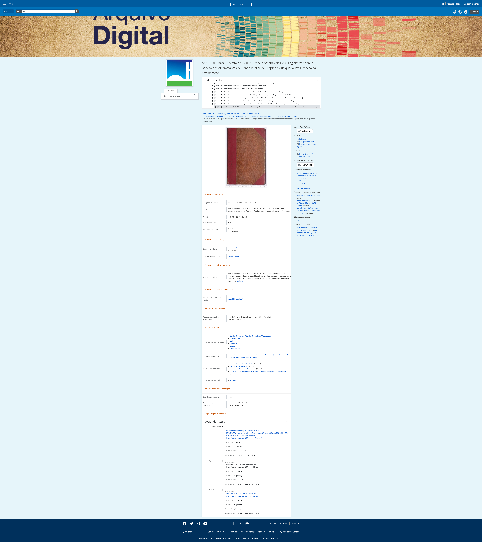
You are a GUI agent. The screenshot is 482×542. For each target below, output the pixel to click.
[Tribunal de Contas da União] (246, 523)
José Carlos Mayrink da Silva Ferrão (243, 369)
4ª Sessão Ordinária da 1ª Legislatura (257, 336)
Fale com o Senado (471, 4)
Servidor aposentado (253, 532)
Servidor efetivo (214, 532)
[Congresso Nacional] (240, 523)
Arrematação (235, 338)
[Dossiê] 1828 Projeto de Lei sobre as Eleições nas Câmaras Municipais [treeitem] (240, 86)
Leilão (232, 341)
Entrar (473, 12)
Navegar (7, 11)
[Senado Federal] (241, 4)
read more (240, 281)
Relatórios (303, 139)
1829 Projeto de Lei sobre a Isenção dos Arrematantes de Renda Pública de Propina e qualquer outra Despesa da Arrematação (251, 116)
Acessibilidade (453, 4)
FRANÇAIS (294, 524)
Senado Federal (233, 256)
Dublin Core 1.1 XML (306, 154)
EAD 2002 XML (304, 156)
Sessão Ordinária (236, 336)
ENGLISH (274, 524)
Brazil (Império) (235, 355)
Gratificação (234, 343)
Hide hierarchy (213, 80)
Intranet (188, 532)
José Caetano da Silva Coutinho (241, 364)
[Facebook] (185, 523)
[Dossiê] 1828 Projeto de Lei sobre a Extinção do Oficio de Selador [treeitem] (238, 89)
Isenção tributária (236, 348)
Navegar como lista (306, 141)
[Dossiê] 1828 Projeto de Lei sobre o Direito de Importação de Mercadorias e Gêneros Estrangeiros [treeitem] (250, 92)
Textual (233, 380)
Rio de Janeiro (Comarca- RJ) (278, 355)
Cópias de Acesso (215, 421)
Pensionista (269, 532)
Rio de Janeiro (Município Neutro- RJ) (243, 357)
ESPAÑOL (284, 524)
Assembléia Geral (208, 114)
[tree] (261, 95)
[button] (443, 3)
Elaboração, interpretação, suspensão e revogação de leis (238, 114)
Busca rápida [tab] (170, 90)
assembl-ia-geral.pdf (235, 299)
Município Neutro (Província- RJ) (255, 355)
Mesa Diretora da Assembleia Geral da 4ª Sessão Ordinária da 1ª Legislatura (258, 371)
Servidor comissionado (233, 532)
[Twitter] (191, 523)
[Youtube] (204, 523)
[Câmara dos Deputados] (235, 523)
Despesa (233, 346)
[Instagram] (198, 523)
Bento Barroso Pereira (238, 366)
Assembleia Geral (234, 248)
